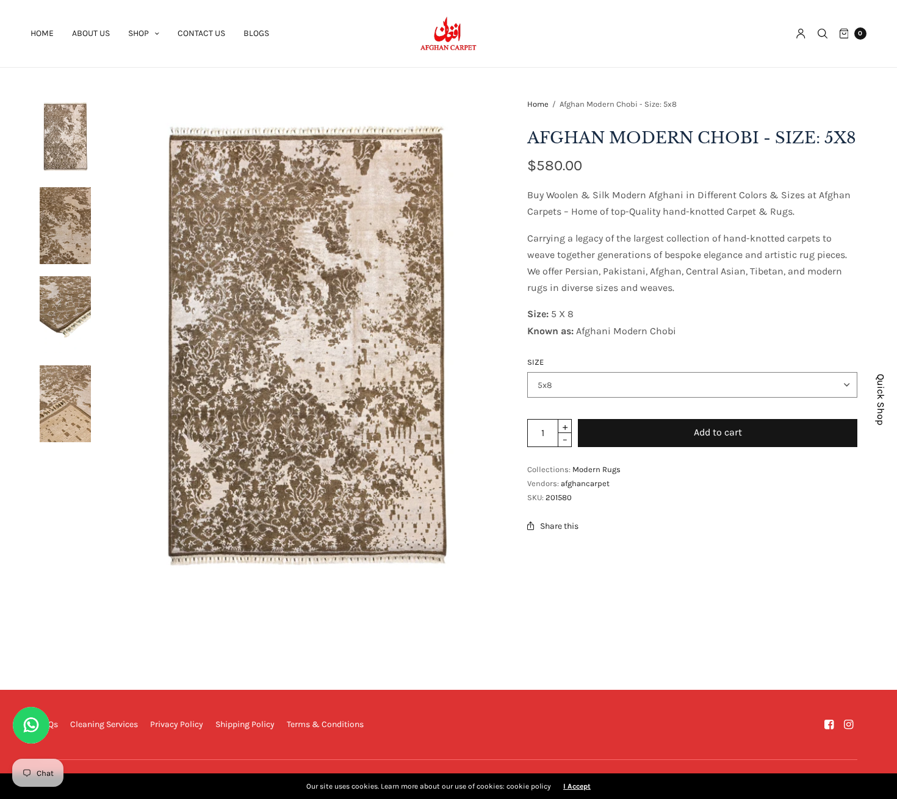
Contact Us (201, 33)
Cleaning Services (104, 724)
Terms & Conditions (325, 724)
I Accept (577, 786)
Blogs (256, 33)
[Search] (822, 34)
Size (535, 362)
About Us (91, 33)
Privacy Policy (176, 724)
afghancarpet (585, 483)
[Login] (800, 34)
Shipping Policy (245, 724)
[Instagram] (848, 724)
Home (42, 33)
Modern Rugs (596, 469)
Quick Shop (881, 399)
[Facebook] (829, 724)
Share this (559, 526)
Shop (138, 33)
